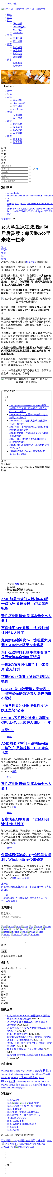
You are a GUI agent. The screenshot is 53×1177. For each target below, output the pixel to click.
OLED (4, 1071)
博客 (9, 59)
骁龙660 (21, 1088)
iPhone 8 (30, 1070)
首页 (3, 219)
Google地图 (19, 1140)
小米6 (41, 1081)
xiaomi (4, 1077)
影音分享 (17, 66)
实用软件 (17, 38)
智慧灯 (38, 1070)
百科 (9, 20)
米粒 (17, 584)
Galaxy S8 (24, 1081)
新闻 (12, 1081)
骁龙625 (14, 1078)
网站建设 (17, 23)
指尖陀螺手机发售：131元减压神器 (25, 1049)
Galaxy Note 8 (23, 1074)
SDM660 (13, 1088)
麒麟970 (11, 1071)
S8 (9, 1077)
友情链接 (17, 56)
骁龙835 (34, 1077)
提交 (4, 951)
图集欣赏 (17, 62)
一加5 (32, 1074)
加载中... (7, 730)
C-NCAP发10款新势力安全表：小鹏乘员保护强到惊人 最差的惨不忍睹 (26, 693)
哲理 (39, 1084)
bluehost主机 (19, 26)
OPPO (27, 1077)
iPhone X (40, 1074)
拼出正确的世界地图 (17, 1034)
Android (13, 1074)
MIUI (12, 1085)
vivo (47, 1081)
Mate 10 (5, 1088)
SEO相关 (17, 29)
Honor (41, 1078)
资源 (9, 35)
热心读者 (17, 53)
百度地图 (6, 1140)
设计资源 (17, 41)
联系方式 (17, 50)
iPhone (4, 1081)
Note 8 (27, 1085)
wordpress (18, 32)
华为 (23, 1070)
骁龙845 (47, 1085)
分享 (27, 878)
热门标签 (17, 47)
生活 (9, 17)
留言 (9, 44)
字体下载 (11, 3)
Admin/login (13, 193)
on (8, 198)
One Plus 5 (34, 1081)
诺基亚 (34, 1085)
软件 (17, 1081)
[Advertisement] (26, 498)
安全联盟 (30, 1140)
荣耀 (18, 1071)
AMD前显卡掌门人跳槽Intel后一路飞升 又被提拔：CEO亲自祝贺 (25, 603)
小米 (21, 1077)
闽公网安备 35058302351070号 (21, 1143)
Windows (20, 878)
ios (22, 1085)
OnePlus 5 (5, 1085)
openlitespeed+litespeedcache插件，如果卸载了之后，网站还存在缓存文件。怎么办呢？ (29, 408)
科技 (9, 14)
